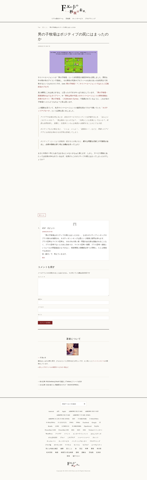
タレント (96, 437)
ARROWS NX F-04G (75, 411)
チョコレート (51, 441)
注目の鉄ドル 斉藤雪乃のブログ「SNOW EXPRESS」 (63, 385)
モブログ (86, 445)
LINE (57, 426)
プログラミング (90, 18)
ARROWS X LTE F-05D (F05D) (59, 419)
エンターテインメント (80, 434)
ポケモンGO (58, 445)
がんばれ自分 (52, 437)
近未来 (98, 452)
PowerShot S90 (64, 430)
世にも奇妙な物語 (52, 448)
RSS (73, 430)
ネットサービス (77, 18)
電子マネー (76, 456)
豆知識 (68, 18)
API (58, 411)
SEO (78, 430)
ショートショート (84, 437)
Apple (64, 411)
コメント (41, 277)
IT (100, 422)
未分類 (99, 448)
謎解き (84, 452)
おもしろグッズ (96, 434)
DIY (73, 419)
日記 (80, 448)
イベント (67, 434)
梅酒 (56, 452)
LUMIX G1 (65, 426)
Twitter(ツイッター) (95, 430)
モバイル (77, 445)
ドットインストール (98, 361)
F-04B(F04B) (82, 419)
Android (51, 411)
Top (39, 27)
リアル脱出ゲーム (58, 18)
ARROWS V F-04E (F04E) (81, 415)
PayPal (96, 426)
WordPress (49, 434)
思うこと (45, 27)
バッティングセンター (79, 441)
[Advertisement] (73, 187)
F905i (71, 422)
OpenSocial (88, 426)
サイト (40, 314)
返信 (43, 257)
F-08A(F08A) (94, 419)
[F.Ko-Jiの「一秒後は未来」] (73, 9)
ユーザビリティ (96, 445)
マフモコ (68, 445)
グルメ (62, 437)
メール (40, 307)
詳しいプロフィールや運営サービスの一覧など (53, 367)
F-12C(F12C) (62, 422)
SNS (84, 430)
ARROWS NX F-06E (63, 415)
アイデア (58, 434)
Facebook (86, 422)
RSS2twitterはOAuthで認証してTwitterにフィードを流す (64, 381)
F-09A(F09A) (50, 422)
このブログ (71, 437)
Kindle (50, 426)
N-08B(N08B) (76, 426)
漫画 (77, 452)
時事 (86, 448)
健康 (62, 448)
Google (94, 422)
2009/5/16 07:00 (47, 231)
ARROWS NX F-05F (92, 411)
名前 (40, 299)
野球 (68, 456)
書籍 (92, 448)
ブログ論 (48, 445)
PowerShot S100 (50, 430)
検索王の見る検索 (67, 452)
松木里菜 (49, 452)
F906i (78, 422)
